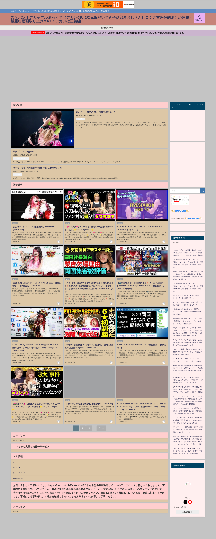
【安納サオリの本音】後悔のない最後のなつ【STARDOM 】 (89, 404)
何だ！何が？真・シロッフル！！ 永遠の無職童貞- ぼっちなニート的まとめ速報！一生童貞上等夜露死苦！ (187, 321)
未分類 (80, 119)
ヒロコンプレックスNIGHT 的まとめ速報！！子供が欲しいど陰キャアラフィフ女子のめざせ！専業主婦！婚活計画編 (187, 451)
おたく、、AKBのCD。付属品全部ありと (96, 112)
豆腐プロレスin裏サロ (23, 152)
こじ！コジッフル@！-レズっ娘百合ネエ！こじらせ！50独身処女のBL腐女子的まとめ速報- (187, 311)
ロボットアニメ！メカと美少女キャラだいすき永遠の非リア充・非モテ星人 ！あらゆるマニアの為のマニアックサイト (188, 342)
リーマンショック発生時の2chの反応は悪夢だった (37, 168)
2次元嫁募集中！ (188, 512)
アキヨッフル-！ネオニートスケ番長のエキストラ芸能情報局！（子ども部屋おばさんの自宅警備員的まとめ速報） (187, 410)
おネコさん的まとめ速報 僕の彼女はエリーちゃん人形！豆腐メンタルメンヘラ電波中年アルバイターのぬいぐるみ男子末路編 (187, 252)
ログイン (15, 462)
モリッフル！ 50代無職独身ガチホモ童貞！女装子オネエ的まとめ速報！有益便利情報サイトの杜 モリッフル (188, 429)
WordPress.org (17, 478)
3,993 (101, 428)
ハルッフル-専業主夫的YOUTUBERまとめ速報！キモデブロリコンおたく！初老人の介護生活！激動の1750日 (187, 351)
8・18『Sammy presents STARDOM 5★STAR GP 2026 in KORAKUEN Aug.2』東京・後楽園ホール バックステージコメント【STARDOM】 (141, 406)
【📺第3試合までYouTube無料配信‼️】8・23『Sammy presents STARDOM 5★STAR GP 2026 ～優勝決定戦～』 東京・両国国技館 (141, 285)
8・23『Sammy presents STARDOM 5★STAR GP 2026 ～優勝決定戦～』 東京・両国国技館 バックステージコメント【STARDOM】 (36, 347)
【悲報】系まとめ (21, 158)
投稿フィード (17, 467)
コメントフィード (18, 473)
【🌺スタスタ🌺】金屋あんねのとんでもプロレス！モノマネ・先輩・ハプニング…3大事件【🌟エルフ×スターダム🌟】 (36, 406)
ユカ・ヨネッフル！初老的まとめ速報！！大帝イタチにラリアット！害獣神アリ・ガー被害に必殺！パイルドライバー (187, 380)
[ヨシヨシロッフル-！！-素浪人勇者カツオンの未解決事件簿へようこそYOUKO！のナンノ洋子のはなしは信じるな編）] (187, 420)
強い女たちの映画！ (108, 28)
